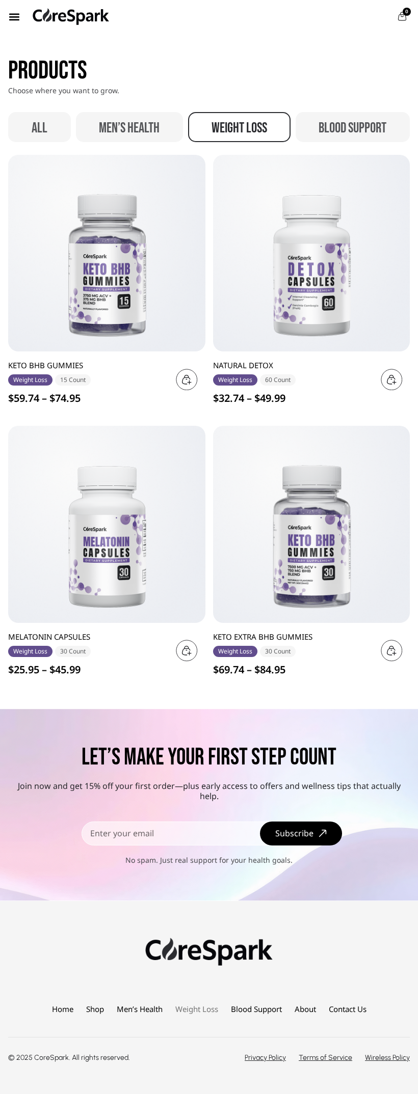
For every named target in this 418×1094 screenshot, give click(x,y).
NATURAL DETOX (243, 365)
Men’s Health (129, 128)
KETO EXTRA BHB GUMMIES (262, 637)
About (305, 1009)
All (39, 128)
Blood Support (352, 128)
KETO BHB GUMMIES (45, 365)
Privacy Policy (265, 1057)
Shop (95, 1009)
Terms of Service (325, 1057)
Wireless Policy (387, 1057)
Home (62, 1009)
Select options (185, 379)
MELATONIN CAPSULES (49, 637)
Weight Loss (239, 128)
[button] (14, 16)
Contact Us (348, 1009)
